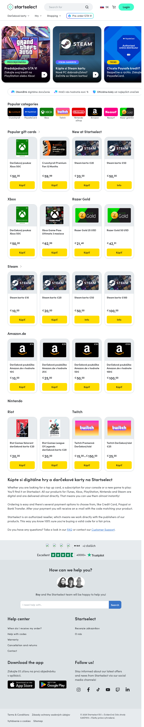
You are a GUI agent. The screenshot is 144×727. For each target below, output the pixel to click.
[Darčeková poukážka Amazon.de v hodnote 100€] (119, 350)
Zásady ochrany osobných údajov (51, 714)
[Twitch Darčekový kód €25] (119, 428)
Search (115, 605)
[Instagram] (80, 689)
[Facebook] (90, 689)
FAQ (69, 529)
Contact (12, 650)
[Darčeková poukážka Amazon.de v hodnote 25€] (54, 350)
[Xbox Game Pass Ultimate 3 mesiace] (54, 215)
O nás (78, 634)
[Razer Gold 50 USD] (119, 215)
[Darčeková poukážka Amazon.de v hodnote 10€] (22, 350)
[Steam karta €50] (119, 148)
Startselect (85, 618)
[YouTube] (109, 689)
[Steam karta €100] (119, 282)
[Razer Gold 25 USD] (87, 215)
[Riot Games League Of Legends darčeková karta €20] (54, 428)
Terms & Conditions (18, 714)
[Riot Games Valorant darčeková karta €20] (22, 428)
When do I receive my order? (25, 628)
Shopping (52, 15)
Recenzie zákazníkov (87, 628)
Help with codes (17, 634)
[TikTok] (99, 689)
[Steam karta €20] (87, 148)
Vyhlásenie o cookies (19, 721)
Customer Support (103, 529)
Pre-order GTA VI (82, 15)
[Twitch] (119, 689)
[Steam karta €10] (22, 282)
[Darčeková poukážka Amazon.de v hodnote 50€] (87, 350)
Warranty (13, 639)
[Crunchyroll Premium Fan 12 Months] (54, 148)
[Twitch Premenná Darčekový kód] (87, 428)
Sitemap (38, 721)
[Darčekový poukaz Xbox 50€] (22, 148)
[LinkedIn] (129, 689)
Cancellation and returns (22, 645)
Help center (19, 618)
